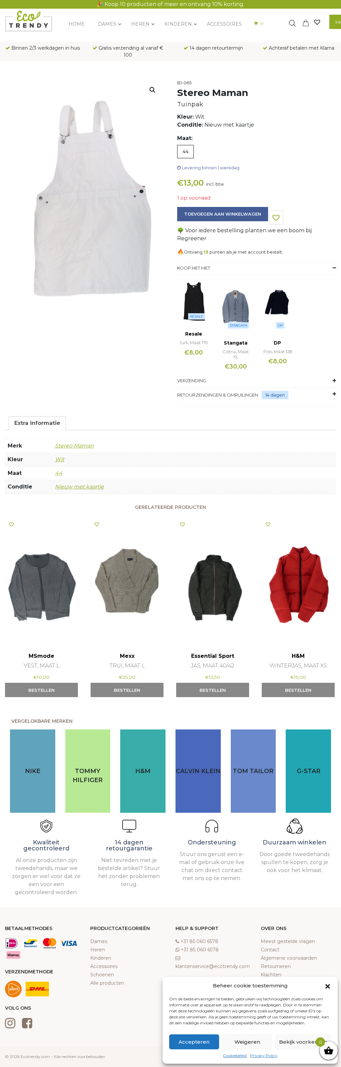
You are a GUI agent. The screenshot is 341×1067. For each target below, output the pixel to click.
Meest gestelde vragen (288, 941)
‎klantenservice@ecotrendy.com (212, 966)
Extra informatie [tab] (37, 423)
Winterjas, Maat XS (298, 665)
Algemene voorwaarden (289, 958)
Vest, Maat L (42, 665)
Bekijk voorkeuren (303, 1042)
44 (58, 473)
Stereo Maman (74, 446)
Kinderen (100, 958)
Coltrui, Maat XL (236, 354)
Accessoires (104, 966)
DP (280, 325)
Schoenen (102, 975)
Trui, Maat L (127, 665)
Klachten (271, 975)
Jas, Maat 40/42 (212, 665)
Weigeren (247, 1042)
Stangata (238, 325)
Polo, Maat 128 (277, 351)
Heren (97, 950)
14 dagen (275, 395)
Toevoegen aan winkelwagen (222, 214)
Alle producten (107, 983)
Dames (98, 941)
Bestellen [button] (41, 690)
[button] (327, 985)
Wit (59, 459)
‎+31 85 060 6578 (199, 941)
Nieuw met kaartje (79, 487)
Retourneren (276, 966)
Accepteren (193, 1042)
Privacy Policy (263, 1055)
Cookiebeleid (235, 1055)
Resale (196, 316)
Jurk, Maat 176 (193, 342)
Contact (270, 950)
